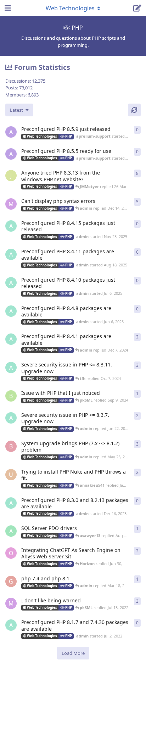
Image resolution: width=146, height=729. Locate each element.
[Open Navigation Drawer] (7, 8)
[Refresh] (134, 110)
